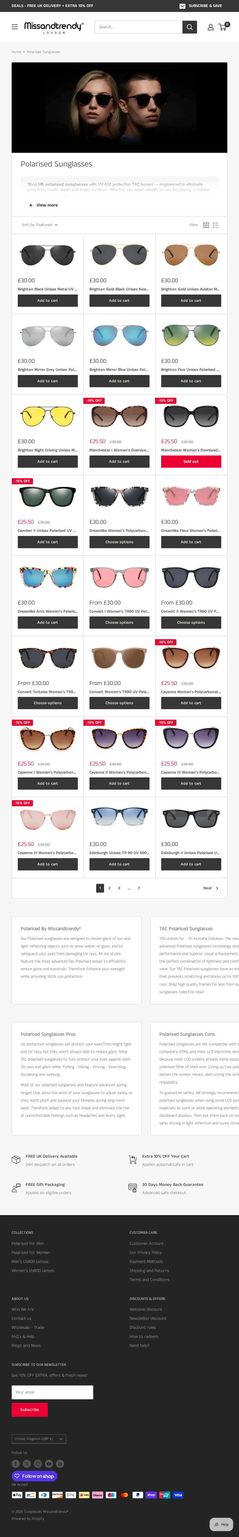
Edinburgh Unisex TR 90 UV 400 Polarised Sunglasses (119, 853)
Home (16, 52)
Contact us (21, 1318)
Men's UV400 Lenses (30, 1262)
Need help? (140, 1346)
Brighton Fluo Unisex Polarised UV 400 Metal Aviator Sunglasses (191, 370)
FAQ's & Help (23, 1336)
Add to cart (47, 301)
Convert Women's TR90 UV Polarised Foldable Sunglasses (119, 692)
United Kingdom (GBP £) (34, 1438)
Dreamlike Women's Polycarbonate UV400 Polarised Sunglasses (119, 531)
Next (207, 888)
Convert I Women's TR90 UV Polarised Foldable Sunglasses (119, 611)
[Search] (189, 27)
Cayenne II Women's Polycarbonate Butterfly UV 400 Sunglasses (119, 772)
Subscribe (29, 1410)
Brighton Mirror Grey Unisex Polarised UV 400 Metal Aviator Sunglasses (48, 370)
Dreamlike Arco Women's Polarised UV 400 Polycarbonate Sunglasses (48, 611)
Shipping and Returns (149, 1271)
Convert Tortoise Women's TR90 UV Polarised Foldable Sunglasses (48, 692)
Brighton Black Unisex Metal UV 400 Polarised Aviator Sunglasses (48, 289)
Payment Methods (146, 1262)
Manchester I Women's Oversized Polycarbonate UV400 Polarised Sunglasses (119, 450)
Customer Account (147, 1243)
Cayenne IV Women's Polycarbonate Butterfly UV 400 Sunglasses (191, 772)
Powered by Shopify (28, 1519)
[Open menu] (14, 26)
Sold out (191, 462)
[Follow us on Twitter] (27, 1464)
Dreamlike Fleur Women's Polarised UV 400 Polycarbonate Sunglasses (191, 531)
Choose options (119, 542)
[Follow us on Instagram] (38, 1464)
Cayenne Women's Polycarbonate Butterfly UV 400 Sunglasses (191, 692)
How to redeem (144, 1336)
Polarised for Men (28, 1243)
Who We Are (23, 1309)
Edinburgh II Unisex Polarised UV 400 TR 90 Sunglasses (191, 853)
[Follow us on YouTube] (49, 1464)
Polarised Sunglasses (43, 52)
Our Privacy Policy (146, 1252)
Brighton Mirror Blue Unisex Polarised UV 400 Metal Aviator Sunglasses (119, 370)
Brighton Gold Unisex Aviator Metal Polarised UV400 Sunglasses (191, 289)
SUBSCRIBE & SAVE (205, 6)
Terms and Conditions (150, 1280)
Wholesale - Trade (28, 1327)
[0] (222, 27)
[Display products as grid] (206, 225)
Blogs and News (26, 1346)
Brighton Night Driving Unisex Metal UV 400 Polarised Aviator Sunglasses (48, 450)
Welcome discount (146, 1309)
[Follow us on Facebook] (16, 1464)
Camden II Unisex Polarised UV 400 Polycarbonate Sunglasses (48, 531)
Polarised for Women (31, 1252)
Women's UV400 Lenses (33, 1271)
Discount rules (143, 1327)
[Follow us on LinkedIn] (60, 1464)
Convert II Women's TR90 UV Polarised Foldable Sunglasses (191, 611)
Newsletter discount (148, 1318)
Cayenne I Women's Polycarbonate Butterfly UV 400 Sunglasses (48, 772)
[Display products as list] (215, 225)
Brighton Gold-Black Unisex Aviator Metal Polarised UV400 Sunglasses (119, 289)
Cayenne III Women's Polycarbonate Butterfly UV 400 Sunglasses (48, 853)
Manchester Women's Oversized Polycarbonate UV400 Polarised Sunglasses (191, 450)
